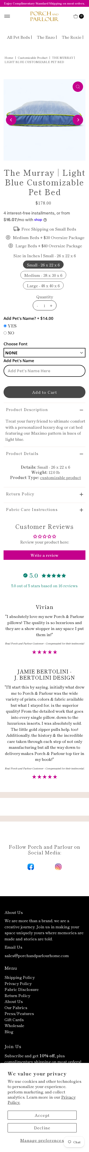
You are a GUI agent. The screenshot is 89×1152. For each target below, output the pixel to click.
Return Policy (20, 494)
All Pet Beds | (19, 37)
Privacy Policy (18, 983)
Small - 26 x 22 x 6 (43, 265)
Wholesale (14, 1025)
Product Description (27, 409)
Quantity (44, 296)
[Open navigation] (7, 16)
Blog (9, 1031)
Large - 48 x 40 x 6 (43, 285)
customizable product (32, 58)
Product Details (22, 453)
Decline (42, 1128)
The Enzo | (47, 37)
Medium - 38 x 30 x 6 (43, 275)
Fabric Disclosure (22, 989)
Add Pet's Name (19, 360)
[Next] (78, 120)
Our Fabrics (16, 1007)
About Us (14, 1001)
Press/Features (19, 1013)
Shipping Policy (20, 977)
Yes (12, 326)
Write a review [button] (44, 555)
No (11, 333)
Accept (42, 1115)
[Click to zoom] (78, 86)
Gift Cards (14, 1019)
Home (9, 58)
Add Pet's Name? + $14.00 (28, 318)
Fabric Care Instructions (32, 509)
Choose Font (16, 344)
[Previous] (11, 120)
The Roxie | (73, 37)
